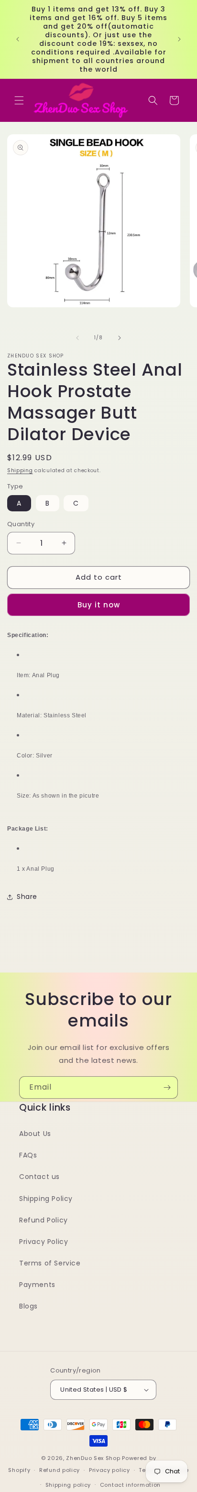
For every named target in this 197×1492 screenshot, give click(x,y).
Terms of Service (50, 1263)
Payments (37, 1284)
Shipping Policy (46, 1198)
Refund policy (59, 1470)
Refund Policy (43, 1220)
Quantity (20, 524)
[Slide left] (77, 337)
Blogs (28, 1306)
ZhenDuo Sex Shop (93, 1458)
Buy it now (98, 605)
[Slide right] (119, 337)
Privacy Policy (43, 1241)
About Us (35, 1133)
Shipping (20, 470)
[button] (19, 100)
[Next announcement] (179, 39)
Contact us (39, 1176)
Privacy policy (109, 1470)
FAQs (28, 1155)
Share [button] (27, 896)
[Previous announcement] (17, 39)
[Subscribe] (166, 1087)
